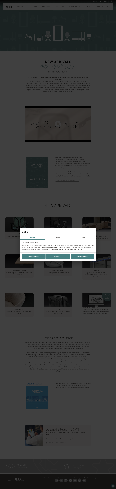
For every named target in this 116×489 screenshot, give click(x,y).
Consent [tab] (32, 237)
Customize (57, 256)
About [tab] (83, 237)
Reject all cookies (33, 256)
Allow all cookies (82, 256)
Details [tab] (58, 237)
